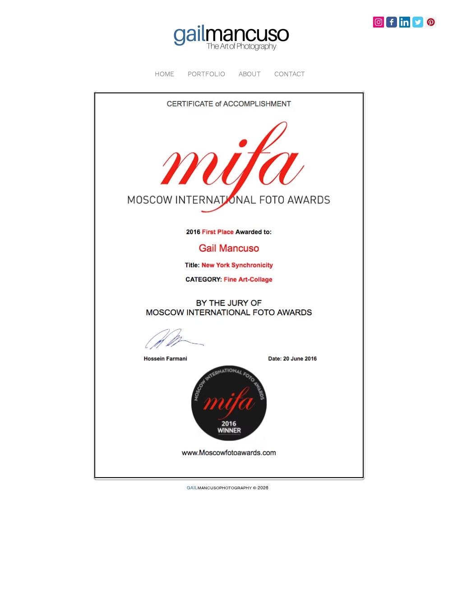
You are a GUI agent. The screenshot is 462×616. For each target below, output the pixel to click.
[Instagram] (378, 22)
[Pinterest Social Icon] (430, 22)
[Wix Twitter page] (417, 22)
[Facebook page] (391, 22)
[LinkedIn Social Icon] (404, 22)
